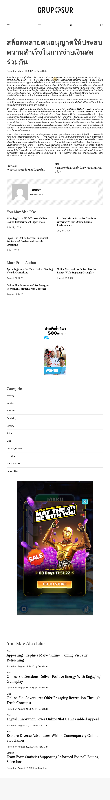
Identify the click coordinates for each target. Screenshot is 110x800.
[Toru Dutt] (20, 192)
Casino (10, 403)
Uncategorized (14, 448)
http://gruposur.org (37, 194)
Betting (10, 395)
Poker (10, 433)
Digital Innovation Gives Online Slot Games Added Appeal (53, 719)
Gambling (11, 418)
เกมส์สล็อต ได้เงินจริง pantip (79, 109)
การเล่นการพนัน (14, 463)
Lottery (10, 425)
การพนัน (11, 456)
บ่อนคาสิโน (12, 471)
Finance (10, 410)
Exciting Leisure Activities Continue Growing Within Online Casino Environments (76, 222)
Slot (9, 440)
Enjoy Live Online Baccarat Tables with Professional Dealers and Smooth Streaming (28, 241)
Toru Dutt (42, 71)
